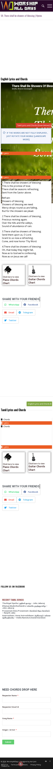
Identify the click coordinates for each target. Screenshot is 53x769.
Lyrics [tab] (6, 153)
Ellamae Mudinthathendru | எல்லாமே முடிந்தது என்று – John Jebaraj (24, 607)
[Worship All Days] (21, 6)
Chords (6, 156)
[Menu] (48, 6)
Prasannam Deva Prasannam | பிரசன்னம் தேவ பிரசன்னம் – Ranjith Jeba (26, 612)
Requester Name (9, 695)
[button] (12, 304)
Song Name (7, 718)
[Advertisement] (26, 50)
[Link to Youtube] (46, 761)
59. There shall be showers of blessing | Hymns (21, 15)
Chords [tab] (6, 149)
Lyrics (6, 177)
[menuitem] (41, 6)
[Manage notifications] (20, 764)
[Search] (41, 6)
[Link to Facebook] (50, 761)
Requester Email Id (10, 707)
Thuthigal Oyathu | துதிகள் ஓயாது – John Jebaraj (23, 603)
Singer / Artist (8, 730)
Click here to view (11, 277)
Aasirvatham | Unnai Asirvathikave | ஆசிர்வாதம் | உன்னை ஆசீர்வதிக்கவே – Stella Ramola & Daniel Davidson (26, 617)
